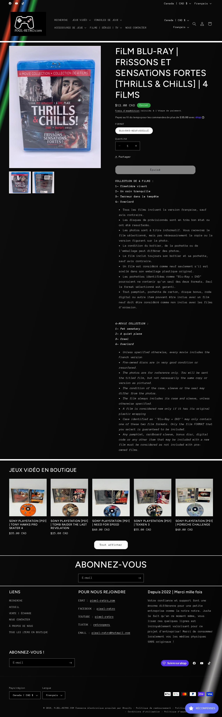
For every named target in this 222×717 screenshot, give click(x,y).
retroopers (101, 624)
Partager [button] (125, 156)
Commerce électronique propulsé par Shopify (104, 708)
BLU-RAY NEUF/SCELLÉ (136, 131)
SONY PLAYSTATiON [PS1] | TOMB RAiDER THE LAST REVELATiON (69, 524)
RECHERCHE (16, 600)
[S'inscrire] (140, 578)
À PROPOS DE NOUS (21, 626)
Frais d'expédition (127, 110)
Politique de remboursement (153, 708)
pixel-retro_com (102, 600)
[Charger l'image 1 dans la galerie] (20, 182)
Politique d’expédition (179, 712)
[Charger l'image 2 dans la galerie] (43, 182)
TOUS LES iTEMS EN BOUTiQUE (28, 632)
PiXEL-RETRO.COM (64, 708)
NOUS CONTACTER (19, 619)
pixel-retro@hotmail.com (111, 632)
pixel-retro (106, 608)
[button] (81, 20)
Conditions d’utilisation (144, 712)
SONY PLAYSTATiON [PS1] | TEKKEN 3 (152, 522)
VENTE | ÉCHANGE (20, 613)
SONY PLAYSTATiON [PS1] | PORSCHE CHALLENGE (194, 522)
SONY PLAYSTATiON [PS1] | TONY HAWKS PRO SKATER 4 (28, 524)
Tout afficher (111, 544)
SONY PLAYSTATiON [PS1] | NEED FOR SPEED (111, 522)
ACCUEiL (14, 606)
